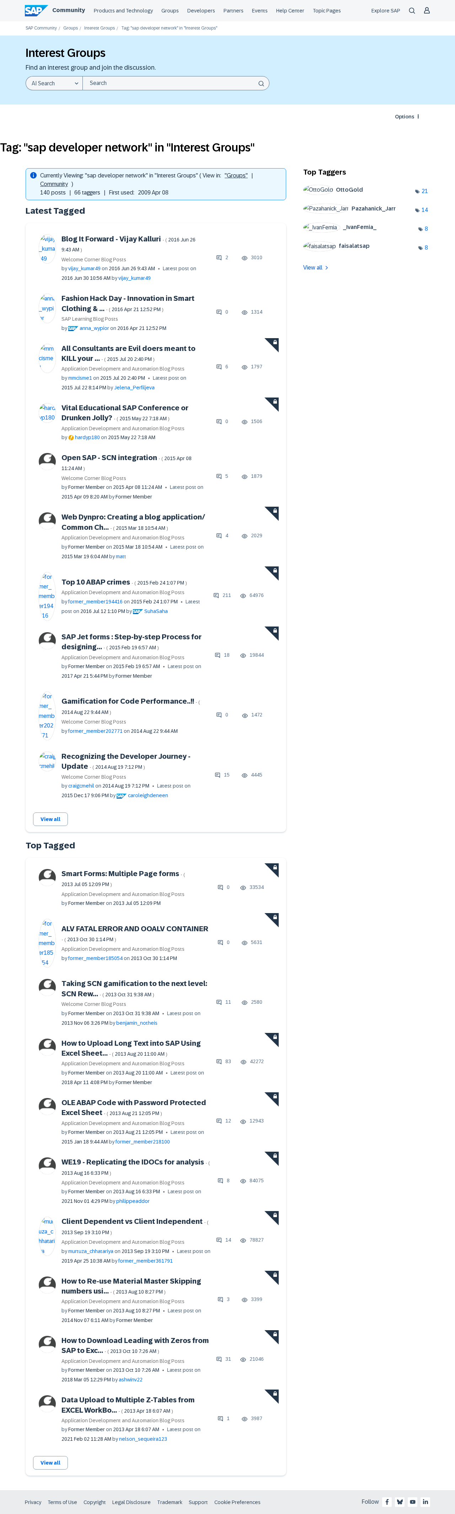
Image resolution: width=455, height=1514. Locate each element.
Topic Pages (327, 11)
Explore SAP (385, 11)
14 (425, 210)
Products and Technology (123, 11)
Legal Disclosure (131, 1502)
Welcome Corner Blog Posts (93, 259)
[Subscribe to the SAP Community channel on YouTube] (413, 1502)
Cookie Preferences (237, 1502)
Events (260, 11)
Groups (170, 11)
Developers (201, 11)
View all (50, 819)
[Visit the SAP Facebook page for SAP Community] (387, 1502)
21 (425, 191)
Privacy (33, 1502)
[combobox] (175, 83)
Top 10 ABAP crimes (124, 582)
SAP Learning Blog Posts (89, 319)
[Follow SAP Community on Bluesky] (400, 1502)
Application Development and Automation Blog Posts (122, 369)
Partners (233, 11)
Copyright (95, 1502)
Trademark (169, 1502)
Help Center (290, 11)
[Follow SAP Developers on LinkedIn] (425, 1502)
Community (68, 10)
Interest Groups (99, 28)
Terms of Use (62, 1502)
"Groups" (236, 175)
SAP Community (41, 28)
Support (198, 1502)
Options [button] (404, 116)
